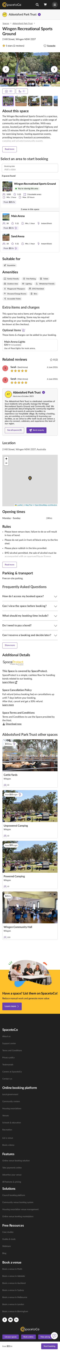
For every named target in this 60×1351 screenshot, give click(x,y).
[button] (37, 4)
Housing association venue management (20, 1209)
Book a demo (8, 1145)
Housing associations (11, 1109)
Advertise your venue (11, 1175)
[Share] (50, 742)
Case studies (7, 1232)
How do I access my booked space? (23, 596)
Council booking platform (13, 1195)
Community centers (11, 1102)
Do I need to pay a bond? (16, 625)
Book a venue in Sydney (13, 1290)
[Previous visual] (5, 69)
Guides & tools (8, 1239)
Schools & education (11, 1123)
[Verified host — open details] (39, 14)
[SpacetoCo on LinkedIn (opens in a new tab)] (16, 1319)
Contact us (7, 1079)
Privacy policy (8, 1058)
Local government (10, 1094)
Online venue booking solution (16, 1161)
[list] (30, 1057)
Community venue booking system (17, 1202)
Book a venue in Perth (12, 1269)
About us (6, 1036)
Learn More (8, 682)
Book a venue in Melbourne (14, 1297)
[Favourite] (54, 742)
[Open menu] (55, 5)
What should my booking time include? (25, 616)
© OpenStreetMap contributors (45, 505)
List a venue (7, 1138)
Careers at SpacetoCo (12, 1072)
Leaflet (19, 505)
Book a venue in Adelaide (13, 1276)
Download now (14, 724)
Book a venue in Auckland (14, 1283)
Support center (9, 1043)
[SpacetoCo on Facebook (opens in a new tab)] (4, 1319)
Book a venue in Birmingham (15, 1312)
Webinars (6, 1246)
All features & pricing (11, 1182)
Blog (4, 1253)
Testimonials (7, 1065)
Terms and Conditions (12, 1051)
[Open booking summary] (45, 5)
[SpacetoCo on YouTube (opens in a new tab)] (10, 1319)
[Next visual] (54, 69)
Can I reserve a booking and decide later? (26, 635)
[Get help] (54, 1335)
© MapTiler (28, 505)
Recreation (7, 1130)
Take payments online (12, 1168)
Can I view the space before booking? (24, 606)
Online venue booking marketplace (17, 1217)
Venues (5, 1116)
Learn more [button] (8, 705)
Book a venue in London (13, 1304)
